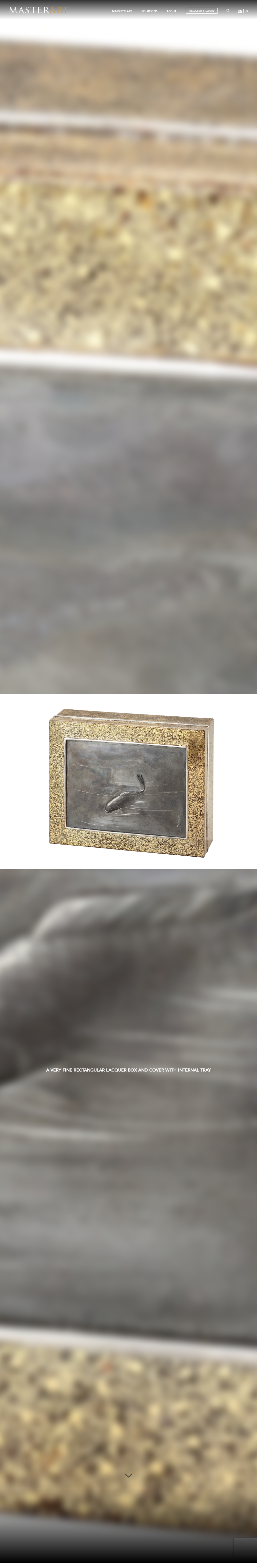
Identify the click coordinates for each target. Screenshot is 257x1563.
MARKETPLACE (122, 11)
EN (240, 11)
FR (246, 11)
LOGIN (209, 10)
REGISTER (195, 10)
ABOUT (171, 11)
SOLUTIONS (150, 11)
